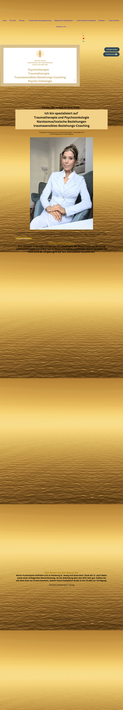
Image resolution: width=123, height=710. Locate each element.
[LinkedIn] (83, 41)
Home (5, 20)
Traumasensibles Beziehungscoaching (39, 20)
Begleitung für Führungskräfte (63, 20)
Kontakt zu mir (60, 26)
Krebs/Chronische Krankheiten (86, 20)
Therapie (21, 20)
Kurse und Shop (114, 20)
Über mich (13, 20)
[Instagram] (83, 36)
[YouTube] (83, 38)
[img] (40, 65)
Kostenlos (102, 20)
